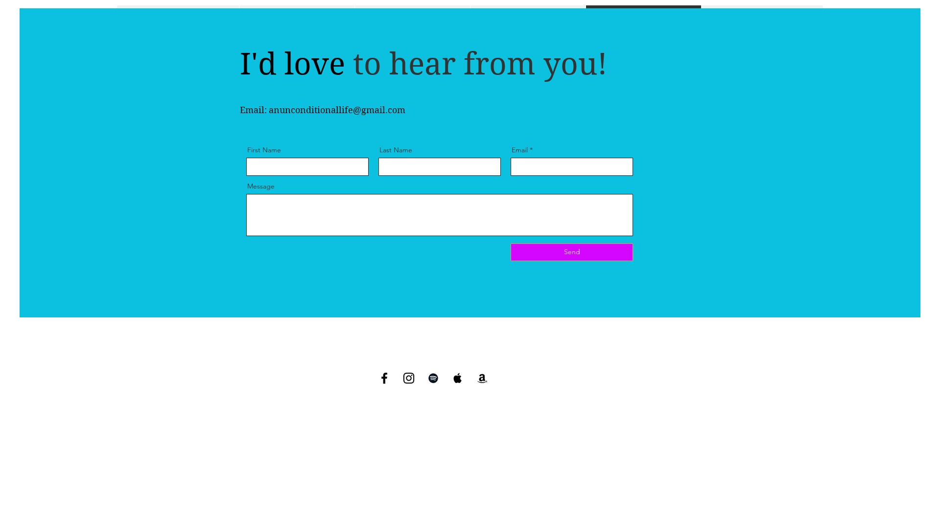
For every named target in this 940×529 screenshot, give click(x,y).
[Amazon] (482, 378)
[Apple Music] (457, 378)
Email (520, 149)
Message (261, 186)
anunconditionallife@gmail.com (337, 110)
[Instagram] (408, 378)
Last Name (395, 149)
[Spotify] (433, 378)
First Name (264, 149)
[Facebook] (384, 378)
